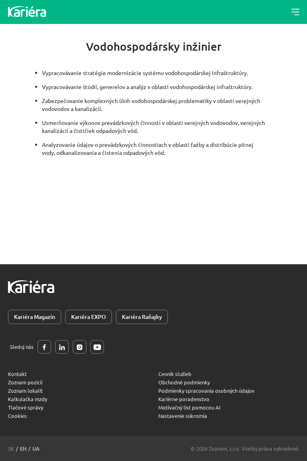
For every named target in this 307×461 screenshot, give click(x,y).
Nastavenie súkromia (182, 415)
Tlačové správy (25, 407)
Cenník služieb (174, 373)
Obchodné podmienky (184, 382)
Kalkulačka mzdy (27, 399)
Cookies (17, 415)
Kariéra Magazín (34, 317)
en (23, 448)
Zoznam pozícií (25, 382)
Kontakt (17, 373)
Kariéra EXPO (88, 317)
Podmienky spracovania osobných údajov (206, 390)
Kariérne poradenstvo (183, 399)
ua (36, 448)
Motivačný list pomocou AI (189, 407)
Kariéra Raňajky (142, 317)
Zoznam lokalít (25, 390)
